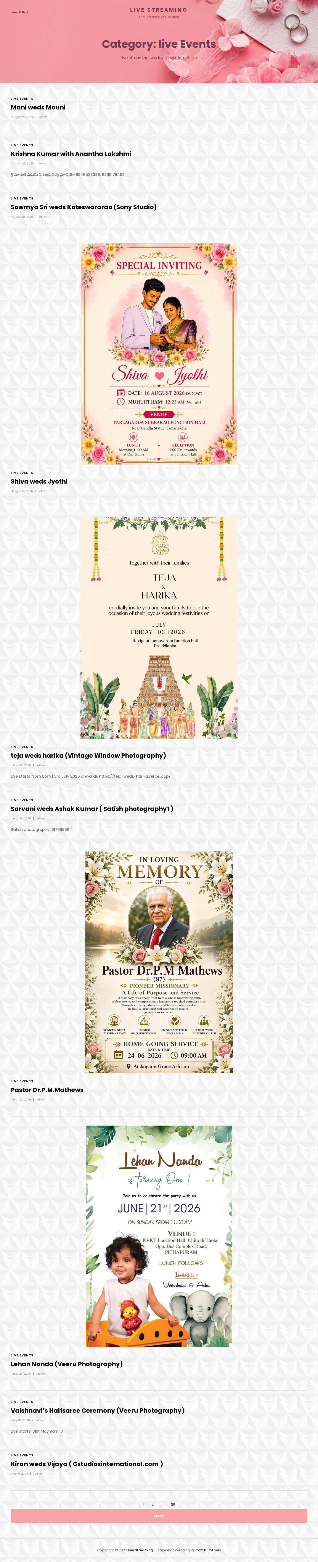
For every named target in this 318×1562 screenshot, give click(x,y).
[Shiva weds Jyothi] (159, 354)
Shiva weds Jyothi (39, 481)
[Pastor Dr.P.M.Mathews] (159, 962)
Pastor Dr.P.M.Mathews (47, 1090)
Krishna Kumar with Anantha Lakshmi (71, 154)
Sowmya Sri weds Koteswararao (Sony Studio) (84, 207)
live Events (22, 99)
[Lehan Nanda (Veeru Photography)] (159, 1236)
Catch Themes (208, 1550)
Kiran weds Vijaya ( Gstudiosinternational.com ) (87, 1464)
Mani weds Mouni (38, 107)
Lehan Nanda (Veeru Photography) (67, 1364)
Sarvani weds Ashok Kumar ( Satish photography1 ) (92, 809)
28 (173, 1504)
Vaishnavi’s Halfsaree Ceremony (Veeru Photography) (98, 1410)
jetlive (43, 117)
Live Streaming (159, 9)
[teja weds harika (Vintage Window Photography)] (159, 628)
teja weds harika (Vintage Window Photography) (88, 755)
